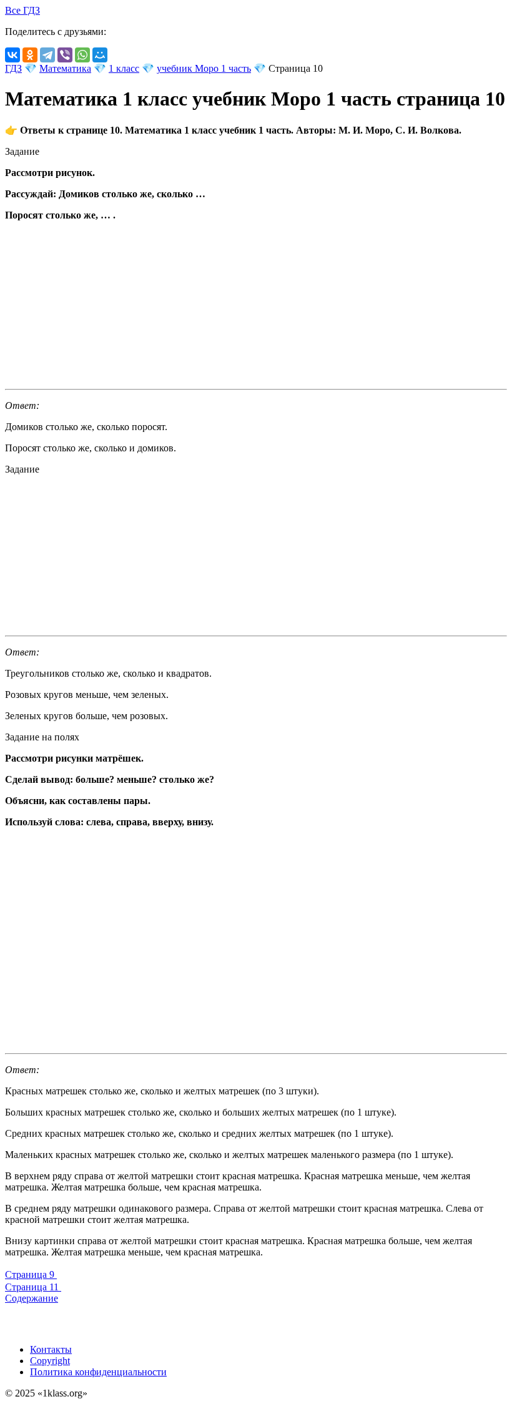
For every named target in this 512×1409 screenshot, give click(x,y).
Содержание (31, 1298)
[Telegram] (47, 54)
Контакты (51, 1349)
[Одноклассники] (29, 54)
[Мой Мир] (99, 54)
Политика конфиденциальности (98, 1372)
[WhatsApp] (82, 54)
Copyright (50, 1360)
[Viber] (64, 54)
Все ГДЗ (22, 10)
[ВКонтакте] (12, 54)
